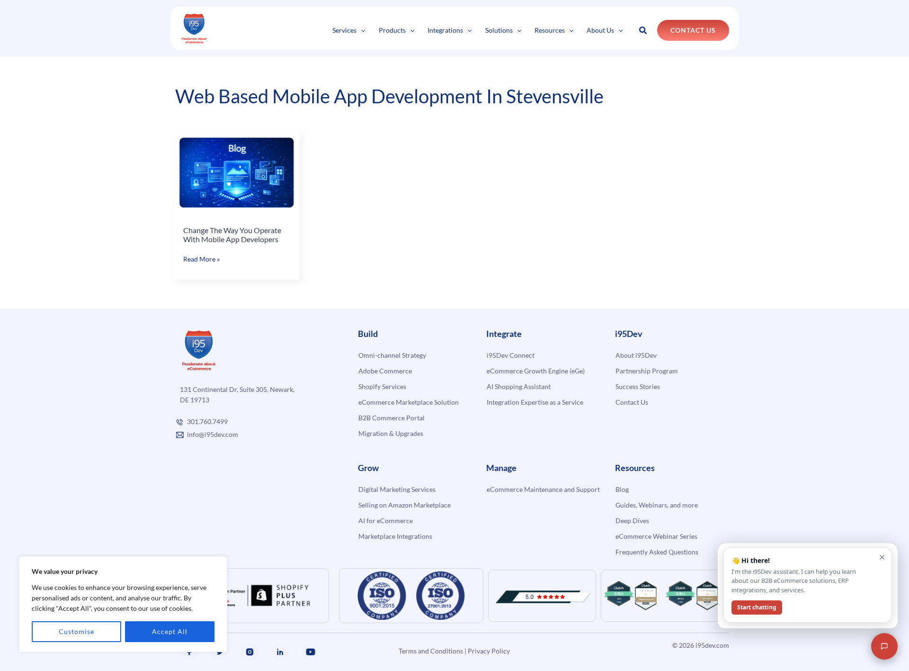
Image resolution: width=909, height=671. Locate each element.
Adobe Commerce (385, 371)
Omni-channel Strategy (392, 355)
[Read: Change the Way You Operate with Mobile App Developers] (236, 172)
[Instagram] (250, 652)
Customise (76, 631)
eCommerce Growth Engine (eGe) (536, 371)
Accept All (169, 631)
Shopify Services (382, 386)
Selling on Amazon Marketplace (404, 505)
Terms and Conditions (431, 651)
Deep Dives (632, 521)
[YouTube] (310, 652)
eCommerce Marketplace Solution (408, 402)
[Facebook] (189, 652)
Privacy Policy (489, 651)
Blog (622, 489)
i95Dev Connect (511, 355)
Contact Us (631, 402)
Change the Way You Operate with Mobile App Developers (232, 235)
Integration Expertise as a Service (535, 402)
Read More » (201, 259)
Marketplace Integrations (395, 536)
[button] (360, 30)
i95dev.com (712, 645)
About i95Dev (636, 355)
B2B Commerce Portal (391, 418)
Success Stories (637, 386)
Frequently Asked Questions (656, 552)
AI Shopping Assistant (519, 386)
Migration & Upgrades (390, 433)
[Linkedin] (280, 652)
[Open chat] (884, 646)
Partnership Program (646, 371)
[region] (123, 604)
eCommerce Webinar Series (656, 536)
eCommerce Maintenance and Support (543, 489)
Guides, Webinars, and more (656, 505)
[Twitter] (219, 652)
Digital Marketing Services (397, 489)
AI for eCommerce (385, 521)
